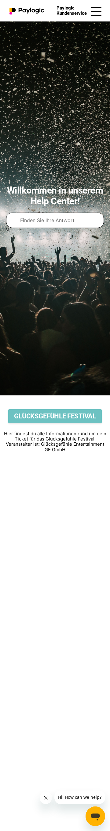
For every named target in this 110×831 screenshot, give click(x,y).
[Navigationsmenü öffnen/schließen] (96, 11)
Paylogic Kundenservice (72, 10)
